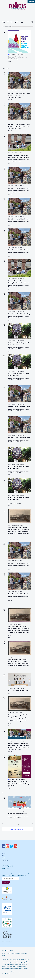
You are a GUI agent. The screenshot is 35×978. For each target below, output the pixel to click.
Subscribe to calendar (17, 829)
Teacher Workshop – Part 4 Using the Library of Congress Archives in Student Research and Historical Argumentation (18, 718)
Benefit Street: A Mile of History (19, 93)
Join (3, 855)
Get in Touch (5, 860)
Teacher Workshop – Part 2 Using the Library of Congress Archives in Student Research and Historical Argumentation (18, 629)
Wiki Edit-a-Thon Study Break (18, 690)
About (3, 858)
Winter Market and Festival (17, 813)
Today (17, 824)
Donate (4, 853)
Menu (32, 1)
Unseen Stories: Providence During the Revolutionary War (18, 156)
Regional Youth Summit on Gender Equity (17, 58)
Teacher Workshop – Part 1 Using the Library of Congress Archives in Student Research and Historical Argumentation (18, 530)
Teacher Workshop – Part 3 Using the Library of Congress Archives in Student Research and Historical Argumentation (18, 662)
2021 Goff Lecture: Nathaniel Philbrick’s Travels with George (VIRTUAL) (19, 784)
